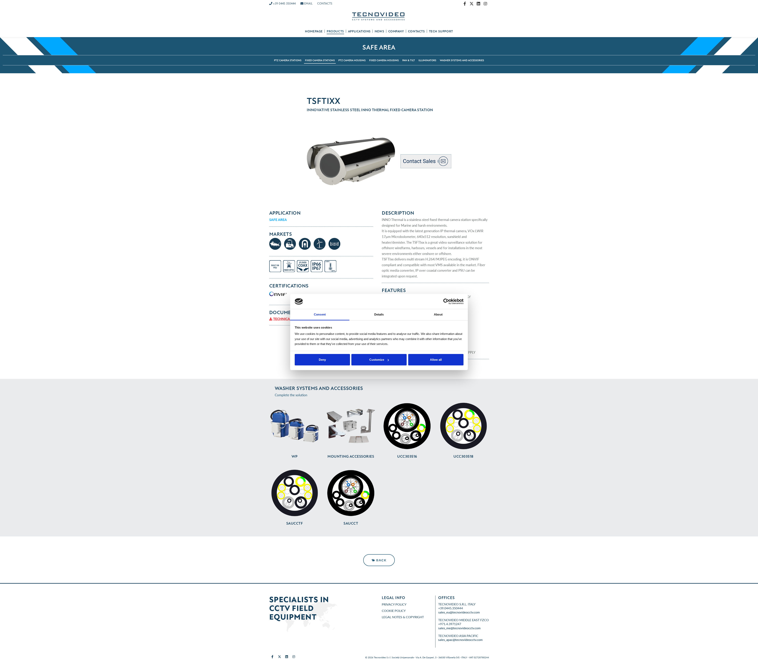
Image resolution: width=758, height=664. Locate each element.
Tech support (441, 31)
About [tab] (438, 314)
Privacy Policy (394, 604)
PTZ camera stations (287, 60)
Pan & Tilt (408, 60)
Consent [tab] (320, 314)
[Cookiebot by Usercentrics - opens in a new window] (446, 301)
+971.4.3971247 (449, 624)
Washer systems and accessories (462, 60)
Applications (359, 31)
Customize (376, 359)
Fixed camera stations (320, 60)
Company (396, 31)
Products (335, 31)
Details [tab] (379, 314)
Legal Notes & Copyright (403, 617)
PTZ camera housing (352, 60)
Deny (322, 359)
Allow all (436, 359)
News (379, 31)
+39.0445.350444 (450, 608)
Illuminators (427, 60)
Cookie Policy (394, 610)
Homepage (314, 31)
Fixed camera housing (384, 60)
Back (381, 560)
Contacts (416, 31)
